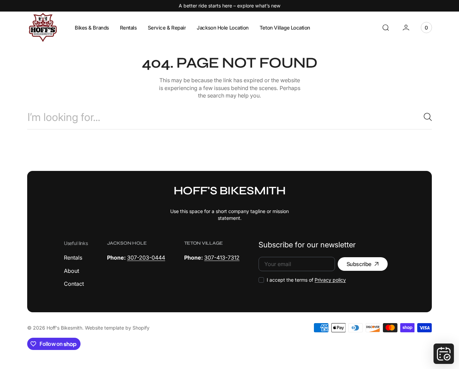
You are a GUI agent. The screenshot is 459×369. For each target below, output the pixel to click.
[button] (385, 27)
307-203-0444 (146, 257)
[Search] (425, 117)
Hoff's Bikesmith (64, 328)
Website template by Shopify (117, 328)
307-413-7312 (222, 257)
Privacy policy (330, 280)
